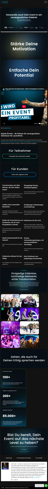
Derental (16, 141)
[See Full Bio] (40, 477)
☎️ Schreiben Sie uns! (6, 128)
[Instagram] (13, 479)
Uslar (7, 141)
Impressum (22, 487)
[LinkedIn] (17, 479)
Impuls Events (9, 457)
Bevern (30, 141)
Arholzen (38, 141)
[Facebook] (11, 479)
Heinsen (34, 141)
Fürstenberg (20, 141)
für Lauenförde (39, 457)
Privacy (26, 487)
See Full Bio (36, 477)
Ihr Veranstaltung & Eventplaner (24, 457)
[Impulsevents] (4, 2)
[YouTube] (15, 479)
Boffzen (25, 141)
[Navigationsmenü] (45, 2)
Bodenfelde (3, 141)
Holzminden (11, 141)
